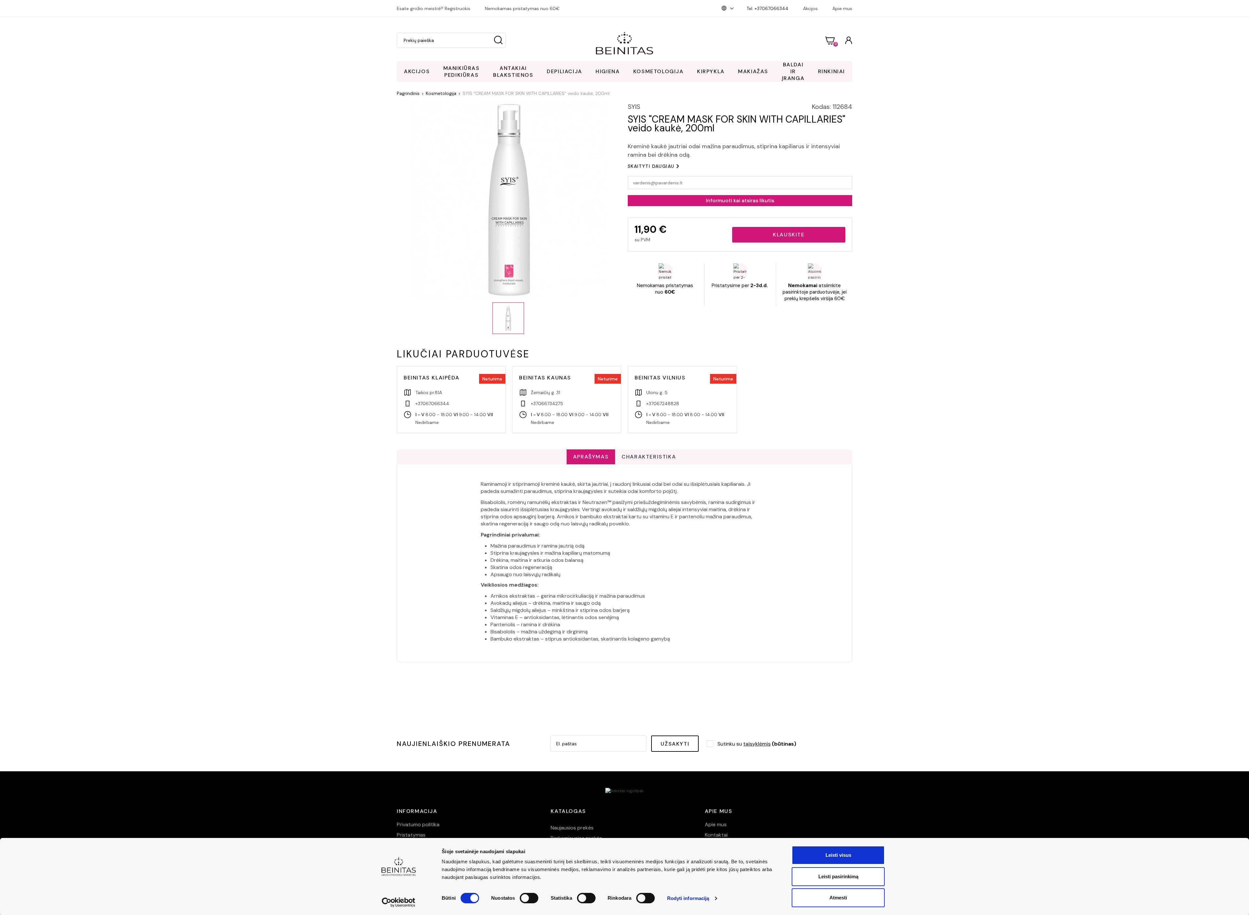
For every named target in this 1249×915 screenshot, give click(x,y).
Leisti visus (838, 855)
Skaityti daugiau (651, 166)
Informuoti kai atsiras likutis (740, 200)
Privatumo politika (418, 824)
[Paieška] (498, 40)
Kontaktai (716, 834)
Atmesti (838, 897)
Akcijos (810, 8)
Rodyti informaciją (688, 898)
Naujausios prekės (572, 827)
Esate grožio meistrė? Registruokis (433, 8)
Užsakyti (675, 743)
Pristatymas (411, 834)
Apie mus (842, 8)
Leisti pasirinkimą (838, 876)
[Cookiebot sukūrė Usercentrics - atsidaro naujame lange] (398, 902)
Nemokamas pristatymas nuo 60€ (522, 8)
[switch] (529, 898)
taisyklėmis (757, 743)
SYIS (634, 106)
